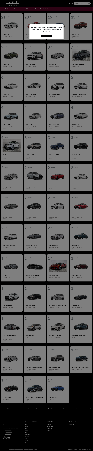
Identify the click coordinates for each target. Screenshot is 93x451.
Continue (47, 35)
